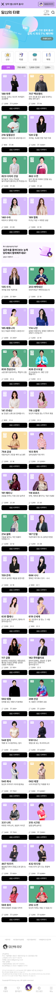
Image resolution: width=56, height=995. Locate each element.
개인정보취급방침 (18, 940)
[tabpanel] (28, 498)
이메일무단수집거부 (45, 940)
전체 (8, 67)
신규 (8, 59)
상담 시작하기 (14, 108)
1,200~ (48, 67)
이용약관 (7, 940)
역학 (48, 59)
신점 (35, 59)
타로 (21, 59)
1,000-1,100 (34, 67)
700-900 (21, 67)
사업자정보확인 (31, 940)
